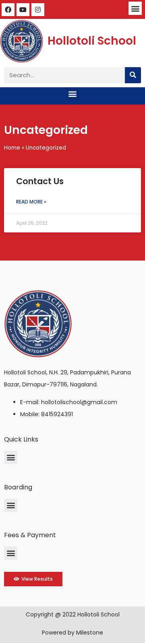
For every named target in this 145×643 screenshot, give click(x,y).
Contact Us (40, 181)
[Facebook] (8, 9)
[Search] (133, 75)
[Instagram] (37, 9)
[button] (135, 8)
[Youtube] (23, 9)
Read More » (31, 201)
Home (12, 148)
